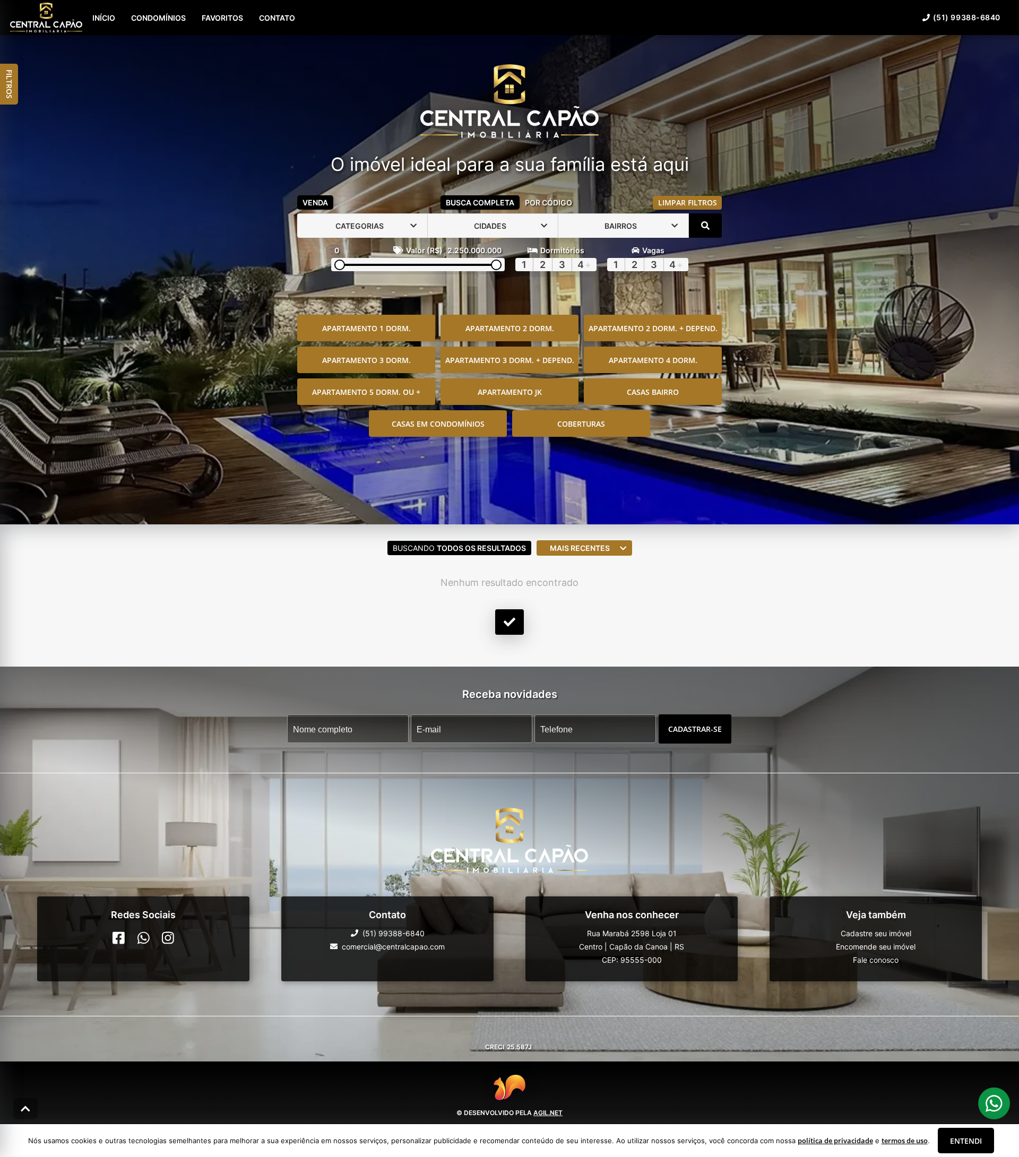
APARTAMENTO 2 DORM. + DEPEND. (653, 328)
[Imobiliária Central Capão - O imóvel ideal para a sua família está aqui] (509, 102)
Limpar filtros (687, 202)
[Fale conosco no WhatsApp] (143, 938)
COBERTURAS (581, 424)
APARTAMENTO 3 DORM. (366, 360)
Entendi (966, 1141)
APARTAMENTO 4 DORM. (653, 360)
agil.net (548, 1112)
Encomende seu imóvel (876, 946)
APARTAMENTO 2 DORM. (509, 328)
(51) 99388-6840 (966, 17)
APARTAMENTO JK (510, 392)
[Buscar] (705, 225)
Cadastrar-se (695, 729)
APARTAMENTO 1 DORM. (366, 328)
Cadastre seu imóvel (876, 933)
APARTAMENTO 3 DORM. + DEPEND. (509, 360)
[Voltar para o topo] (25, 1108)
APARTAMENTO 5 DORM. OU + (366, 392)
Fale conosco (876, 959)
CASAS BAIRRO (653, 392)
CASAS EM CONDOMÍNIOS (438, 424)
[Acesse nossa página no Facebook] (119, 938)
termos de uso (905, 1140)
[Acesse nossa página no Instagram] (168, 938)
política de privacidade (835, 1140)
